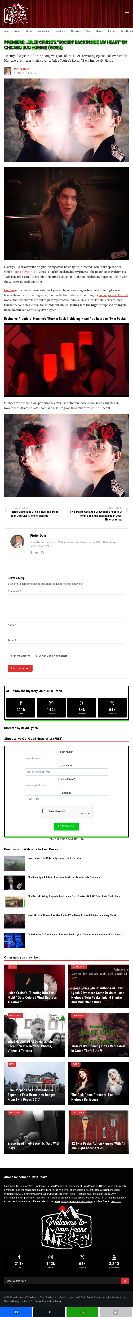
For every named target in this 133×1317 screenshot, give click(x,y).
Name (12, 625)
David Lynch (79, 967)
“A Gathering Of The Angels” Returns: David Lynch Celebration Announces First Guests (75, 934)
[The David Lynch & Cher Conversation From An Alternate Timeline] (14, 883)
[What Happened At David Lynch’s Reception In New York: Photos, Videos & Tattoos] (34, 1035)
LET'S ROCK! (66, 826)
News (12, 1064)
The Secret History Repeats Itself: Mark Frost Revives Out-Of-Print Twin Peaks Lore (74, 896)
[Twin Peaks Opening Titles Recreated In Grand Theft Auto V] (98, 1035)
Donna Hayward (23, 271)
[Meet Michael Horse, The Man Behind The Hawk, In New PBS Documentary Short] (14, 921)
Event (76, 1064)
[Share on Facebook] (16, 1312)
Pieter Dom (21, 69)
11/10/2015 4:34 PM (25, 73)
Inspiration (79, 1015)
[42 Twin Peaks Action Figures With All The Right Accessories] (98, 1132)
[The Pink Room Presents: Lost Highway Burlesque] (98, 1083)
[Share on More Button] (116, 1312)
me (59, 1301)
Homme (9, 290)
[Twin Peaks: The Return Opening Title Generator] (14, 863)
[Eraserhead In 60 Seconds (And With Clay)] (34, 1132)
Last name (66, 765)
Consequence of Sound (113, 295)
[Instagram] (42, 553)
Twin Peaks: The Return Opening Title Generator (54, 858)
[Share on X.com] (49, 1312)
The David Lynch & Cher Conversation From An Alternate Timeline (64, 877)
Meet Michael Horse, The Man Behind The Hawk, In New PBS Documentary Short (72, 915)
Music (12, 967)
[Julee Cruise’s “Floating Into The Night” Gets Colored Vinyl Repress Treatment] (34, 986)
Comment (14, 591)
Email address (66, 779)
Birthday (66, 793)
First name (66, 752)
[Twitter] (36, 553)
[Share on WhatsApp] (82, 1312)
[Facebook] (31, 553)
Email (12, 640)
